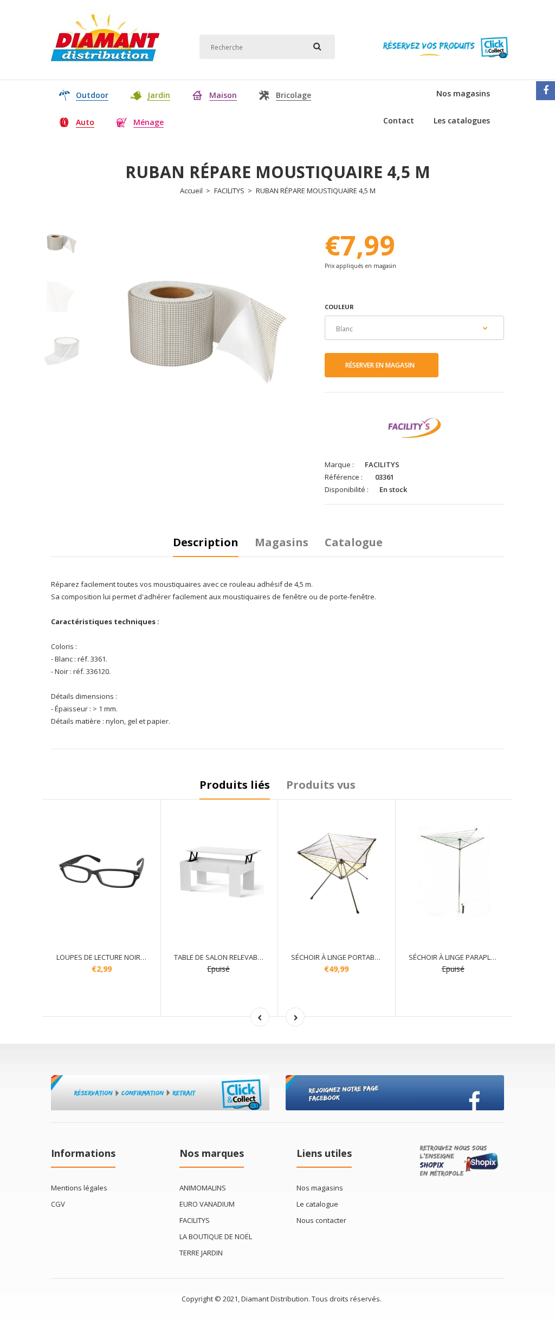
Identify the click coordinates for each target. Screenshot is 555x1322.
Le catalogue (317, 1204)
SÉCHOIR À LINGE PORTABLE (336, 957)
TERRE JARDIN (201, 1253)
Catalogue (354, 542)
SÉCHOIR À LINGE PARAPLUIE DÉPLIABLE (472, 957)
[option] (206, 325)
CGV (58, 1204)
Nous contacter (321, 1220)
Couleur (339, 307)
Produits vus (321, 784)
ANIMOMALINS (202, 1188)
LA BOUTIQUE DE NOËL (215, 1236)
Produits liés (234, 784)
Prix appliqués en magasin (360, 266)
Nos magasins (319, 1188)
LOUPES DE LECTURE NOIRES (102, 957)
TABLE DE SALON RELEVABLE (219, 957)
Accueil (191, 190)
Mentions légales (79, 1188)
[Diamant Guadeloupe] (105, 67)
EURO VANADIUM (207, 1204)
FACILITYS (229, 190)
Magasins (281, 542)
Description (205, 542)
